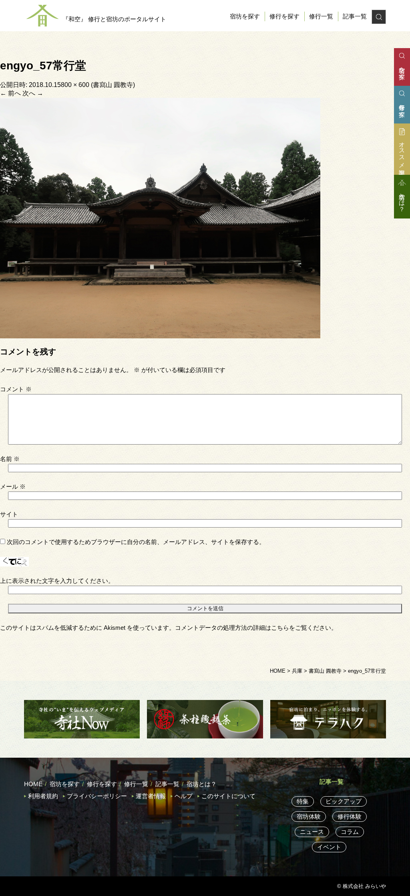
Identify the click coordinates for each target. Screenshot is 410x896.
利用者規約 (43, 796)
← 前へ (10, 93)
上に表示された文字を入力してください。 (57, 580)
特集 (303, 801)
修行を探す (284, 16)
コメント (16, 389)
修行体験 (350, 816)
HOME (33, 784)
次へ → (32, 93)
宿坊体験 (309, 816)
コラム (350, 831)
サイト (9, 514)
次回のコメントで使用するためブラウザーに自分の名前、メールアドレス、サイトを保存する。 (136, 541)
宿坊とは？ (202, 784)
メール (13, 486)
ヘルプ (184, 796)
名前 (10, 458)
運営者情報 (151, 796)
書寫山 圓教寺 (113, 84)
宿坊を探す (245, 16)
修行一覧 (321, 16)
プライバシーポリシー (97, 796)
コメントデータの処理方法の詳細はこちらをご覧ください (253, 627)
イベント (329, 846)
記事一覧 (355, 16)
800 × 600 (75, 84)
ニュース (312, 831)
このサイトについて (228, 796)
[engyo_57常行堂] (160, 217)
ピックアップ (344, 801)
